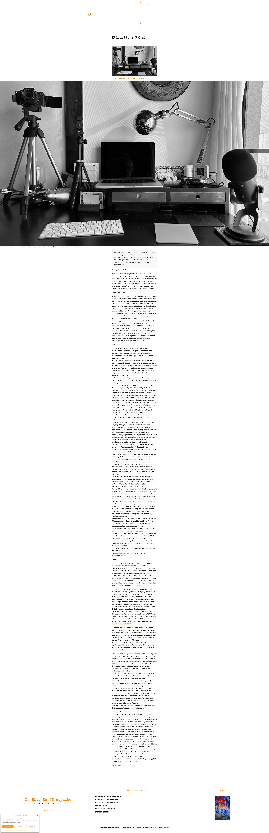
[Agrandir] (267, 82)
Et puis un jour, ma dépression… (107, 802)
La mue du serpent (102, 812)
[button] (37, 815)
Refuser (20, 826)
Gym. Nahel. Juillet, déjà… (129, 78)
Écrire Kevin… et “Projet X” (105, 809)
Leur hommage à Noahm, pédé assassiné (109, 799)
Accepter (8, 826)
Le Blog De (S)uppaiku (48, 799)
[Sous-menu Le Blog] (148, 4)
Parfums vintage (101, 806)
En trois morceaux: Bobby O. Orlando (108, 796)
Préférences (32, 826)
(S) (90, 15)
